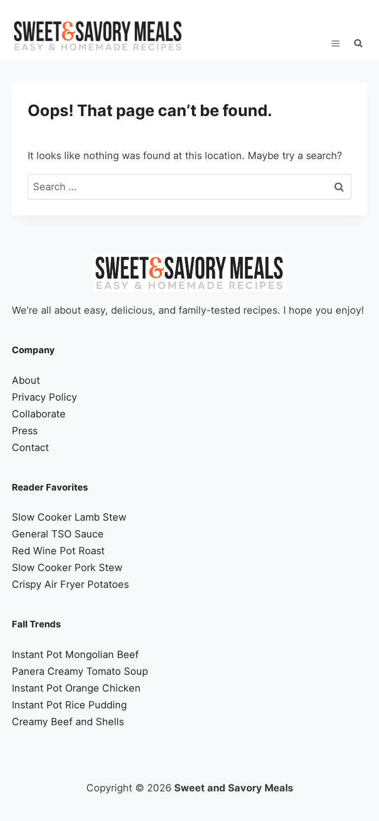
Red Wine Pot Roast (58, 551)
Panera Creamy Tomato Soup (80, 671)
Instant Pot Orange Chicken (76, 688)
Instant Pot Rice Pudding (69, 705)
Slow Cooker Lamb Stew (69, 517)
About (26, 380)
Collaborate (39, 414)
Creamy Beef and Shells (68, 722)
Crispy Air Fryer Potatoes (70, 584)
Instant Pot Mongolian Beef (75, 654)
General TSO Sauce (58, 534)
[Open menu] (335, 43)
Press (25, 431)
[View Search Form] (358, 43)
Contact (30, 447)
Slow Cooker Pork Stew (67, 568)
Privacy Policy (44, 397)
